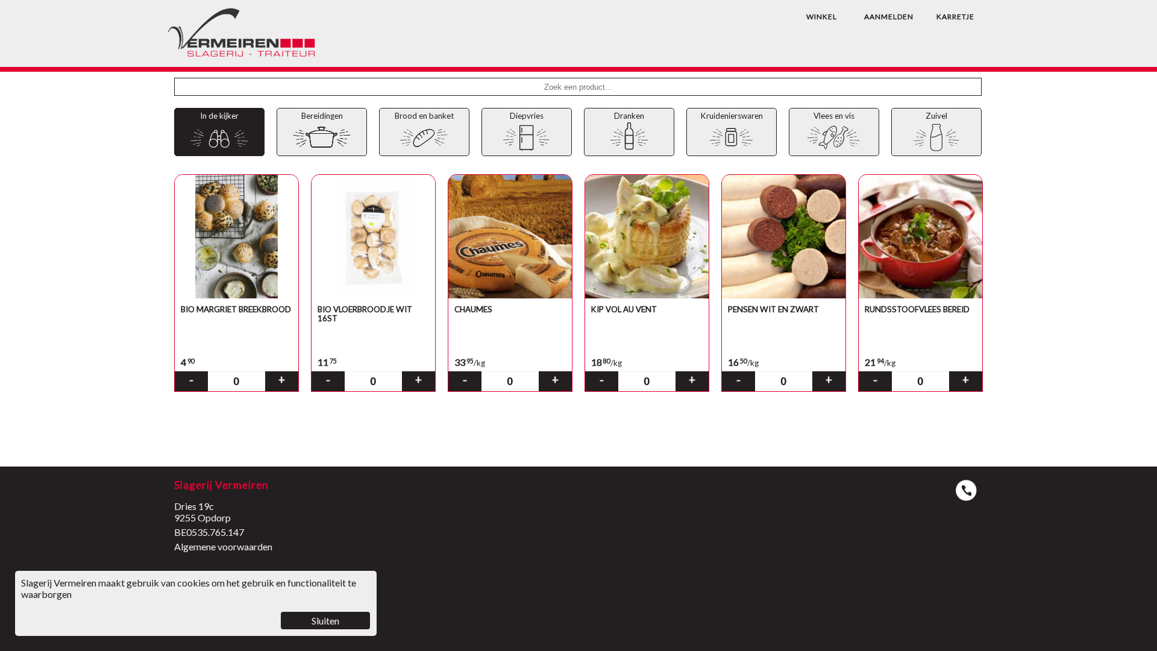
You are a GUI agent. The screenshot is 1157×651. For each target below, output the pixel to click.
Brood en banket (424, 116)
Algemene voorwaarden (223, 546)
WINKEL (821, 16)
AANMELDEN (889, 16)
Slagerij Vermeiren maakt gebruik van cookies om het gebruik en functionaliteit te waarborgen (188, 601)
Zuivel (936, 116)
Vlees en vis (834, 116)
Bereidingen (322, 116)
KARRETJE (955, 16)
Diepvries (527, 116)
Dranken (629, 116)
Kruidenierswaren (732, 116)
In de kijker (219, 116)
